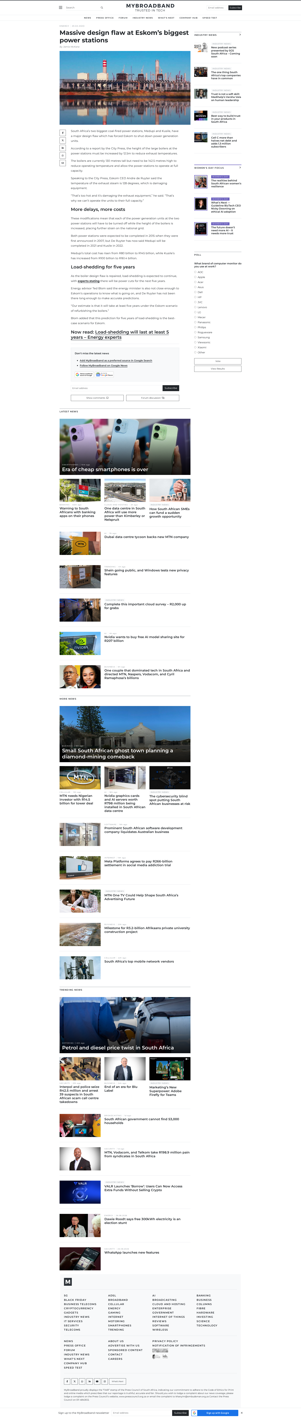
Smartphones (70, 465)
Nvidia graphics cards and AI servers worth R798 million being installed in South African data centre (124, 803)
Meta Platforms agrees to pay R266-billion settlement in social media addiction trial (138, 863)
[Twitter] (63, 140)
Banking (65, 505)
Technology (207, 1325)
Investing (205, 1316)
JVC (200, 302)
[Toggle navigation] (60, 7)
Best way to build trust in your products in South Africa (225, 118)
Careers (115, 1358)
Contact (115, 1354)
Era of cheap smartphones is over (105, 469)
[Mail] (63, 163)
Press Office (105, 18)
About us (116, 1341)
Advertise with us (124, 1345)
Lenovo (202, 307)
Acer (200, 282)
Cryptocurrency (78, 1308)
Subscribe (235, 7)
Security (65, 1083)
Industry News (143, 18)
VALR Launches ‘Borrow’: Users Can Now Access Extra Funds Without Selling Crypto (143, 1188)
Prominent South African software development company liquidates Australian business (143, 830)
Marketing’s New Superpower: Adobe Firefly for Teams (165, 1091)
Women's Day (220, 177)
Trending (110, 567)
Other (201, 352)
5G (66, 1295)
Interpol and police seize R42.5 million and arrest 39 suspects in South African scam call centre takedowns (79, 1094)
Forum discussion (151, 397)
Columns (204, 1304)
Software (110, 825)
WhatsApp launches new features (131, 1252)
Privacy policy (165, 1341)
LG (199, 312)
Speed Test (210, 18)
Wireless (160, 1329)
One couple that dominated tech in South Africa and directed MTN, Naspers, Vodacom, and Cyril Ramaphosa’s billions (147, 674)
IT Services (73, 1321)
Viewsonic (204, 342)
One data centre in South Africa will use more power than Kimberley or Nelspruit (124, 514)
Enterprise (162, 1308)
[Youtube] (97, 1381)
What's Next (166, 18)
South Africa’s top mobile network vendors (139, 961)
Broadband (118, 1299)
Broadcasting (113, 1116)
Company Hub (189, 18)
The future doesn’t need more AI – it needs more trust (223, 230)
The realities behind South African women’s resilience (226, 183)
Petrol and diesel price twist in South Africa (118, 1048)
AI (105, 533)
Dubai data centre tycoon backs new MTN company (146, 537)
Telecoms (72, 1329)
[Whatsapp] (82, 1381)
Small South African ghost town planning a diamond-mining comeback (117, 753)
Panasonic (204, 322)
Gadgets (71, 1312)
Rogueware (205, 332)
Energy (64, 26)
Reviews (159, 1321)
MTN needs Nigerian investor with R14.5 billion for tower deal (76, 799)
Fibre (201, 1308)
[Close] (242, 1412)
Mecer (202, 317)
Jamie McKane (71, 46)
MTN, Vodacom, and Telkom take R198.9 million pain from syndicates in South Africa (147, 1154)
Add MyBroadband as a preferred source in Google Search (116, 360)
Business (109, 667)
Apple (201, 277)
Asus (201, 287)
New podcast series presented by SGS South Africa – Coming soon (225, 52)
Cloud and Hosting (116, 505)
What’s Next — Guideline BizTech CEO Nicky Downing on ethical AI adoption (226, 207)
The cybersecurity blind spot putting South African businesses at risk (169, 800)
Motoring (68, 1043)
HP (199, 297)
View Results (218, 368)
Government (163, 1312)
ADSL (112, 1295)
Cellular (65, 792)
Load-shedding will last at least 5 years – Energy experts (120, 334)
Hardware (206, 1312)
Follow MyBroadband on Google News (103, 365)
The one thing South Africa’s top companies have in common (226, 75)
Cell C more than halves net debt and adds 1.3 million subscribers (224, 142)
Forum (123, 18)
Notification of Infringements (178, 1345)
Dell (200, 292)
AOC (200, 272)
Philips (202, 327)
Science (203, 1321)
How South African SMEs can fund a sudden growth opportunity (169, 512)
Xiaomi (202, 347)
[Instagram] (105, 1381)
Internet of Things (168, 1316)
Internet (109, 858)
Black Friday (75, 1299)
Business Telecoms (80, 1304)
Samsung (204, 337)
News (87, 18)
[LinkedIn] (63, 148)
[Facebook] (67, 1381)
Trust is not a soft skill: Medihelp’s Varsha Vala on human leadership (226, 97)
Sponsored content (125, 1350)
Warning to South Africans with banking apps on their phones (77, 512)
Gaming (114, 1312)
